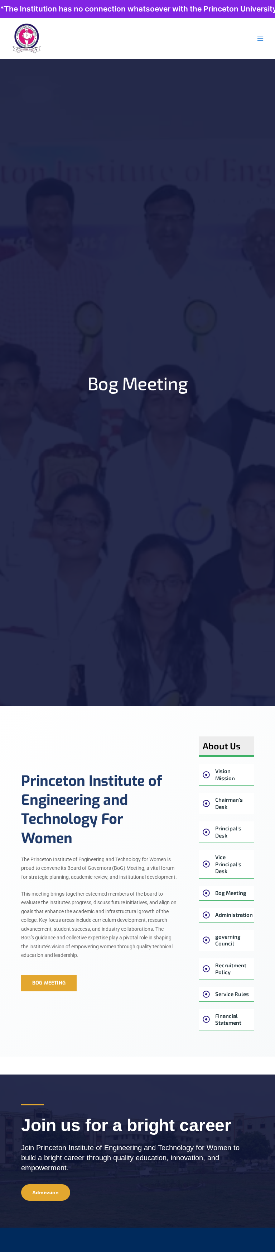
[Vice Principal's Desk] (206, 864)
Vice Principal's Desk (228, 864)
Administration (234, 914)
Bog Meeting (230, 893)
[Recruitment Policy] (206, 968)
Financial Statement (228, 1019)
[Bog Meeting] (206, 893)
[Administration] (206, 915)
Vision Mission (225, 774)
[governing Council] (206, 940)
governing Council (228, 940)
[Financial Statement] (206, 1019)
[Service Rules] (206, 994)
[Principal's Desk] (206, 832)
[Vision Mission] (206, 774)
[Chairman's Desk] (206, 803)
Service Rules (232, 994)
